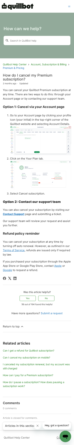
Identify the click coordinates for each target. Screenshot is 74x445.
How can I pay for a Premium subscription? (28, 375)
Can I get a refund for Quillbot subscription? (28, 350)
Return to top (11, 326)
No (46, 298)
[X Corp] (9, 278)
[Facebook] (4, 278)
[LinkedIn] (15, 278)
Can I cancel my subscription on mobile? (26, 357)
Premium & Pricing (13, 67)
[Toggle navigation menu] (69, 6)
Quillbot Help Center (15, 64)
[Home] (17, 6)
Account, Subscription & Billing (49, 64)
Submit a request (52, 313)
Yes (27, 298)
